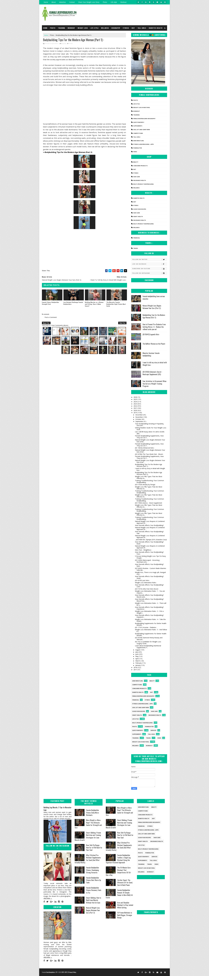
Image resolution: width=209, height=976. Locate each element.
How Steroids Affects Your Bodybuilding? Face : (149, 553)
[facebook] (142, 2)
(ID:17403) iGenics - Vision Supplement (148, 503)
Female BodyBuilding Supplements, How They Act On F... (149, 437)
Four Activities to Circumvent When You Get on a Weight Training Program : (154, 383)
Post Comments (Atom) (59, 325)
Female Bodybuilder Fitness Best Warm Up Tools (93, 880)
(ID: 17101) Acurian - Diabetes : (146, 627)
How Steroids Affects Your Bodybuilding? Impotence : (149, 608)
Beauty (135, 162)
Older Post (122, 323)
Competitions (138, 133)
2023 (135, 404)
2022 (135, 406)
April (137, 659)
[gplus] (145, 2)
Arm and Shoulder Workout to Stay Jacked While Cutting (125, 905)
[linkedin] (55, 901)
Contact (72, 2)
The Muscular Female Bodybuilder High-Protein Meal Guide (116, 304)
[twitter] (138, 2)
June (137, 654)
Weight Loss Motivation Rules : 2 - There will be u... (150, 604)
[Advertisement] (84, 104)
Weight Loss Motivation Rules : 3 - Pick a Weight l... (149, 612)
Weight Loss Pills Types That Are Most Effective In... (148, 477)
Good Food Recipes (139, 209)
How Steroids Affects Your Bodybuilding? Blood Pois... (149, 600)
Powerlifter (137, 148)
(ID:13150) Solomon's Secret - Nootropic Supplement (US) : (152, 373)
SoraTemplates (50, 972)
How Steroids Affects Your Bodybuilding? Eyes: (149, 565)
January (138, 665)
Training (61, 28)
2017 (135, 670)
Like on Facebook (139, 264)
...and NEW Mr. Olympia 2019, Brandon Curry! (151, 540)
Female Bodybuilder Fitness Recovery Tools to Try (93, 890)
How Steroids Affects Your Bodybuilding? (149, 525)
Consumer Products (140, 165)
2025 (135, 399)
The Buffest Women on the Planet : (154, 343)
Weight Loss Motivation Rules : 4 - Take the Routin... (150, 620)
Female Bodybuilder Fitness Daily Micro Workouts (92, 812)
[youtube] (161, 2)
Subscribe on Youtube (141, 268)
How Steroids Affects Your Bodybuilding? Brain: (149, 543)
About (53, 2)
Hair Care (136, 176)
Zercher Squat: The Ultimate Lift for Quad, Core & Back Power (125, 882)
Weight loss (83, 28)
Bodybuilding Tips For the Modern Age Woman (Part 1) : (154, 316)
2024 (135, 402)
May (137, 656)
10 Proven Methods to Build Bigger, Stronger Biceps (124, 915)
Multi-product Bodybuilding (143, 184)
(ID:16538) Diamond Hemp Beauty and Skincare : (148, 639)
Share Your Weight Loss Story (88, 2)
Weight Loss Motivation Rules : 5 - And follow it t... (151, 630)
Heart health (138, 216)
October (138, 419)
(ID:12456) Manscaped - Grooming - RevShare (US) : (147, 561)
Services (153, 730)
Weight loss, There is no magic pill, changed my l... (150, 573)
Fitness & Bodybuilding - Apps (143, 144)
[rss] (153, 2)
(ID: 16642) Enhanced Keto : (145, 448)
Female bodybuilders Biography (144, 118)
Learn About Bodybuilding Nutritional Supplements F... (148, 647)
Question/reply (138, 122)
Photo (105, 2)
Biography (115, 28)
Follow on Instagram (141, 273)
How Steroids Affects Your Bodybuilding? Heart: (149, 577)
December (139, 415)
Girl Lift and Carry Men (141, 129)
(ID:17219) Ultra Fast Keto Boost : (147, 589)
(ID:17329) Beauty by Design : (145, 484)
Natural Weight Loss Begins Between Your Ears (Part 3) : (152, 306)
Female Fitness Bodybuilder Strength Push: (50, 303)
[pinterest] (165, 2)
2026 (135, 397)
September (139, 421)
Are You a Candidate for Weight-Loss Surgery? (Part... (148, 643)
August (138, 650)
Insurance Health (139, 180)
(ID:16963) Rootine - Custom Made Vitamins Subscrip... (150, 569)
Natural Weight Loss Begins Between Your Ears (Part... (150, 441)
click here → (48, 898)
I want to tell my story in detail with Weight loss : (155, 363)
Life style (114, 2)
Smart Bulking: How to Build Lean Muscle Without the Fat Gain (93, 900)
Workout (123, 2)
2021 (135, 408)
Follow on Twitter (139, 259)
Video (135, 151)
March (137, 661)
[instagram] (149, 2)
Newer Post (46, 323)
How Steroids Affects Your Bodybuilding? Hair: (149, 532)
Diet (133, 28)
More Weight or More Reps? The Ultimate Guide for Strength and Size (88, 824)
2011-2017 (64, 972)
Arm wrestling (138, 140)
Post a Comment (51, 317)
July (136, 652)
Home (46, 2)
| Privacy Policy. (72, 972)
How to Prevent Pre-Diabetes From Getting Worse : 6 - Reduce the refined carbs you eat (154, 327)
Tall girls (142, 28)
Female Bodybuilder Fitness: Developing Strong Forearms (92, 870)
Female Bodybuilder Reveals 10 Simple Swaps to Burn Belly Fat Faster (119, 894)
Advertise (62, 2)
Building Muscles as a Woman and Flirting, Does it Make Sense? (94, 304)
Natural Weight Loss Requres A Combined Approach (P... (150, 522)
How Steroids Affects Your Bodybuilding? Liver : (149, 586)
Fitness (126, 28)
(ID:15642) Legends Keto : (151, 334)
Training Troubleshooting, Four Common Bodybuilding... (149, 481)
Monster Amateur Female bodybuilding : (151, 354)
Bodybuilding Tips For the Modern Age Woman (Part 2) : (148, 473)
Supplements (137, 126)
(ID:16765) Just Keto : (142, 580)
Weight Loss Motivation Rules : (146, 583)
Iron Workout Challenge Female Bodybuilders (73, 303)
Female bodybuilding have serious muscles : (154, 297)
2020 (135, 410)
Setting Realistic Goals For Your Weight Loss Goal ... (150, 429)
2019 (135, 413)
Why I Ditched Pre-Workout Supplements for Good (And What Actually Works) (88, 859)
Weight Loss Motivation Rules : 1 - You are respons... (150, 592)
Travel (135, 248)
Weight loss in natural (141, 107)
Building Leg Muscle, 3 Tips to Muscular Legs (57, 808)
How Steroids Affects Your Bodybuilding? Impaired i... (149, 616)
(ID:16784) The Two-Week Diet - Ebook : (149, 454)
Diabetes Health (155, 28)
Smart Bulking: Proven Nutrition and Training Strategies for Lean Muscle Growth (88, 836)
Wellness (105, 28)
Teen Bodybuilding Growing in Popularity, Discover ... (149, 425)
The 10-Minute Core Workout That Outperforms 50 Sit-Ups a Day (118, 871)
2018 (135, 667)
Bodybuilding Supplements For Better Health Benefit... (150, 624)
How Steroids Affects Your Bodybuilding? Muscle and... (149, 596)
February (138, 663)
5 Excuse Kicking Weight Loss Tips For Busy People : (150, 557)
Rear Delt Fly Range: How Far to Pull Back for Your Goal (94, 847)
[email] (157, 2)
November (139, 417)
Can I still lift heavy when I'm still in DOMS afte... (149, 433)
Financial (136, 238)
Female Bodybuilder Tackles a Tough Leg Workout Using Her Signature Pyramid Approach (118, 859)
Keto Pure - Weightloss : (143, 550)
